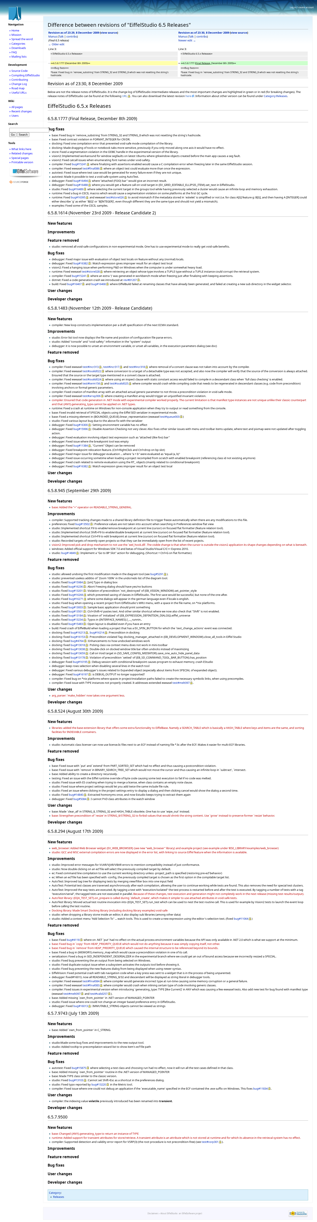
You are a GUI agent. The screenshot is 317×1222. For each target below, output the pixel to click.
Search (13, 124)
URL (124, 96)
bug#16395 (78, 197)
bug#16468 (98, 284)
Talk (61, 36)
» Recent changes (20, 111)
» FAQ (13, 52)
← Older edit (56, 44)
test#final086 (91, 168)
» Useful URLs (18, 92)
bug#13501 (75, 611)
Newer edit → (187, 40)
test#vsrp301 (210, 1142)
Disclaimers (153, 1213)
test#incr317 (111, 367)
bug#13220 (98, 1084)
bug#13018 (78, 645)
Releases (58, 1197)
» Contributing (18, 80)
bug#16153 (78, 637)
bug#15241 (79, 164)
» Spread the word (21, 39)
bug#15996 (80, 429)
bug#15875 (79, 1068)
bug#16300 (80, 425)
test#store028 (91, 271)
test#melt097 (181, 683)
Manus (52, 36)
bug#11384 (80, 445)
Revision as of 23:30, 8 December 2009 (203, 33)
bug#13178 (78, 657)
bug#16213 (78, 632)
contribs (71, 36)
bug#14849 (68, 553)
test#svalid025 (119, 383)
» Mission (15, 35)
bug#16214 (97, 632)
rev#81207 (130, 280)
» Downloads (17, 48)
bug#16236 (75, 586)
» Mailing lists (18, 56)
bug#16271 (76, 599)
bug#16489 (76, 189)
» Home (14, 30)
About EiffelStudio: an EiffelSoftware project (181, 1213)
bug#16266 (76, 595)
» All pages (16, 107)
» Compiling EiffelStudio (24, 75)
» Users (14, 116)
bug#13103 (76, 1080)
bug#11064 (241, 919)
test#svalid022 (92, 371)
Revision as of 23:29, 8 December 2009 (73, 33)
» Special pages (19, 158)
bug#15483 (75, 624)
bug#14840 (76, 795)
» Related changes (21, 153)
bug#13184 (75, 615)
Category (55, 1193)
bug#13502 (82, 524)
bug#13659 (78, 653)
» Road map (17, 88)
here (188, 96)
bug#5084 (79, 799)
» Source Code (18, 71)
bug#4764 (77, 641)
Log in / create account (302, 7)
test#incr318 (137, 367)
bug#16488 (80, 185)
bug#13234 (75, 619)
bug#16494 (80, 181)
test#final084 (91, 981)
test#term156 (91, 383)
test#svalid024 (92, 379)
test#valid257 (98, 994)
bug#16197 (80, 674)
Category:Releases (275, 96)
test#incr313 (91, 367)
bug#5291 (156, 574)
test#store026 (115, 197)
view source (109, 33)
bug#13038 (78, 649)
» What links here (20, 149)
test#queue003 (169, 417)
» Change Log (18, 84)
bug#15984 (75, 582)
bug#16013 (80, 1006)
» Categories (17, 43)
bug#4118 (73, 940)
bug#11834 (260, 1088)
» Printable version (21, 162)
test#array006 (91, 396)
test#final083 (91, 985)
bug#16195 (80, 662)
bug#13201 (75, 591)
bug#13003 (75, 607)
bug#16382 (80, 263)
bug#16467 (74, 284)
